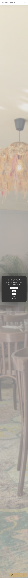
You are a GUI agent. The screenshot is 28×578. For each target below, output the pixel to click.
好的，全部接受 (14, 288)
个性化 (14, 293)
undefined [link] (14, 298)
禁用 (14, 291)
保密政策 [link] (15, 296)
